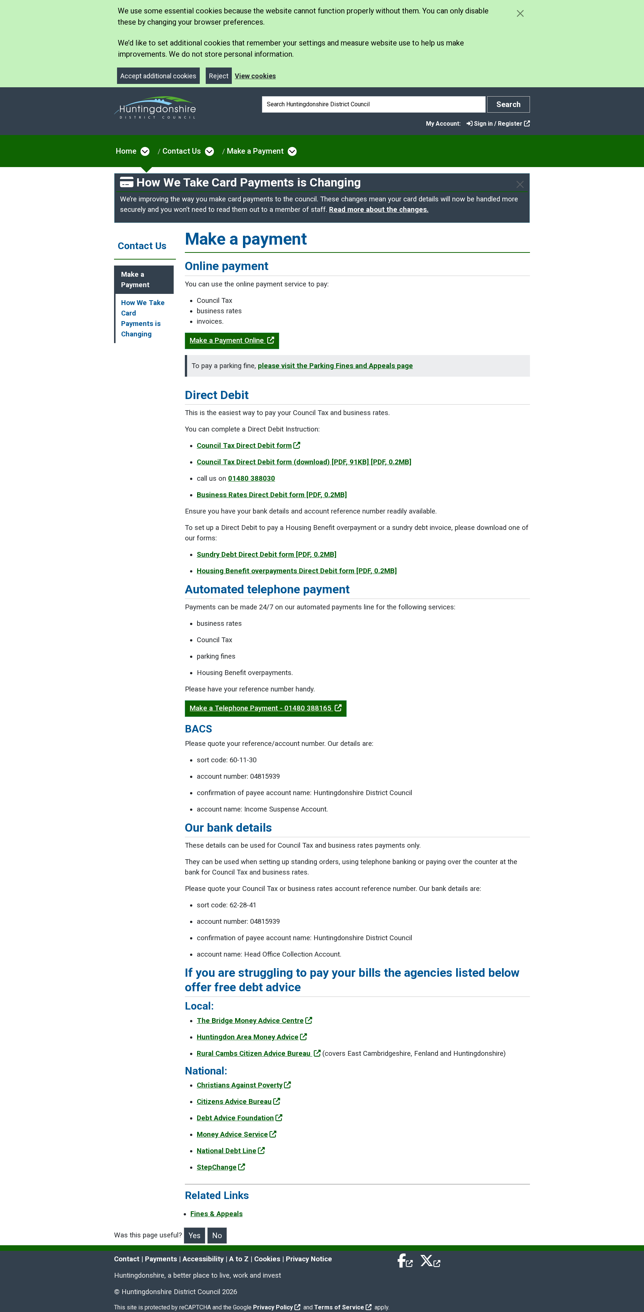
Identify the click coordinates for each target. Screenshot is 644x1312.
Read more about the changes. (379, 209)
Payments (161, 1259)
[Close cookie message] (520, 13)
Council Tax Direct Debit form (244, 446)
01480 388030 (251, 478)
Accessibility (203, 1259)
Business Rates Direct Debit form (272, 495)
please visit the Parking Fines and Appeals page (335, 366)
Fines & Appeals (216, 1214)
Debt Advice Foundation (235, 1118)
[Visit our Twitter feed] (430, 1259)
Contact (126, 1259)
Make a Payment (255, 151)
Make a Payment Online (228, 340)
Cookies (267, 1259)
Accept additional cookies (158, 76)
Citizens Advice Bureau (234, 1102)
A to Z (239, 1259)
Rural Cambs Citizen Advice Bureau (254, 1053)
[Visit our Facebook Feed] (405, 1259)
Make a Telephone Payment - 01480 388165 (261, 708)
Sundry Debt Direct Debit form (267, 554)
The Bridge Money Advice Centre (250, 1021)
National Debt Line (226, 1151)
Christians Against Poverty (239, 1085)
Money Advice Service (232, 1134)
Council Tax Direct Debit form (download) (304, 462)
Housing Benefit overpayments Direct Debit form (297, 571)
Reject (218, 76)
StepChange (217, 1167)
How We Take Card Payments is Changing (143, 318)
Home (126, 151)
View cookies (255, 76)
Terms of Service (339, 1307)
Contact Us (181, 151)
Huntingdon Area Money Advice (248, 1037)
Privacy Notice (309, 1259)
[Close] (520, 184)
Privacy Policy (273, 1307)
